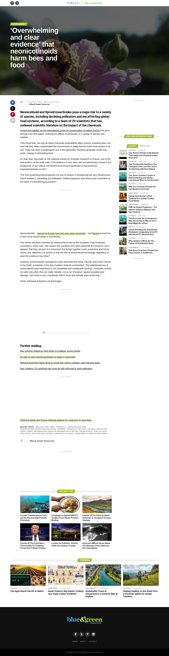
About (83, 641)
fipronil (95, 233)
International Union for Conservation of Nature (56, 431)
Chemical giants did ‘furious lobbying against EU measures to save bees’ (56, 420)
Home (75, 641)
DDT (84, 427)
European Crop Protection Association (38, 429)
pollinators (38, 433)
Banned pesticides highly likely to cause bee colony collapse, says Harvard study (60, 362)
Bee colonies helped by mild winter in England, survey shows (50, 351)
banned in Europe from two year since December (61, 233)
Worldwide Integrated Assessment (92, 433)
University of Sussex (64, 433)
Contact (92, 641)
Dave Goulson (75, 427)
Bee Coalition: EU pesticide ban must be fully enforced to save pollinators (56, 368)
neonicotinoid (86, 431)
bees (53, 427)
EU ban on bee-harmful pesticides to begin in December (47, 357)
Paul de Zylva (101, 431)
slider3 (49, 433)
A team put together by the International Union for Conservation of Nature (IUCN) (60, 130)
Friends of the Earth (77, 429)
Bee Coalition (42, 427)
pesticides (26, 433)
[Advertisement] (66, 208)
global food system (98, 429)
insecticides (26, 431)
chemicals (62, 427)
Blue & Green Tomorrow (40, 104)
